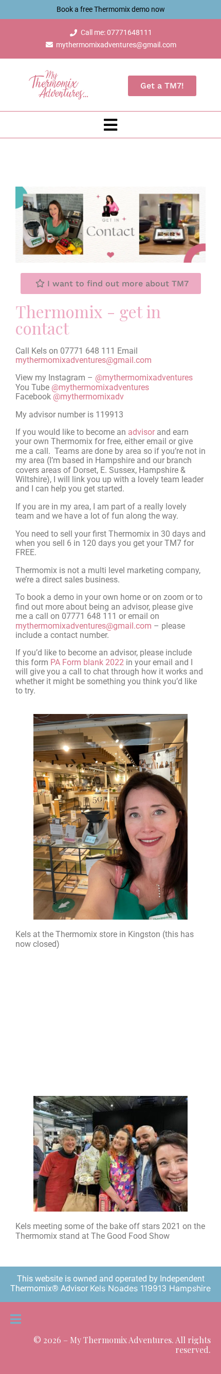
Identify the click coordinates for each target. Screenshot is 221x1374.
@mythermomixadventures (144, 377)
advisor (141, 432)
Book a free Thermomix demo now (111, 9)
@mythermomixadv (88, 396)
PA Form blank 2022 (87, 662)
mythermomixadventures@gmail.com (83, 360)
